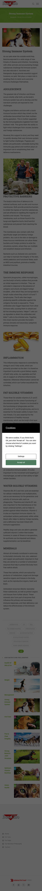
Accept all (21, 462)
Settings (21, 456)
